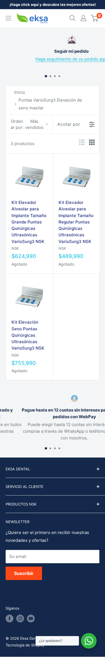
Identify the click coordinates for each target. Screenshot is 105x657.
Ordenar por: (27, 124)
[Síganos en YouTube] (31, 618)
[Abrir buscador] (72, 18)
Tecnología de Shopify (25, 645)
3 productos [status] (22, 143)
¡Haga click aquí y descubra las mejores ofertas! (53, 4)
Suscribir (24, 573)
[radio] (82, 143)
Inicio (19, 92)
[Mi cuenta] (83, 18)
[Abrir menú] (8, 18)
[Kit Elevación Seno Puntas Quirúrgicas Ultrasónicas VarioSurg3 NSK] (29, 297)
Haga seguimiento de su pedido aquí (59, 59)
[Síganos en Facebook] (9, 618)
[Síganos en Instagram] (20, 618)
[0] (94, 18)
